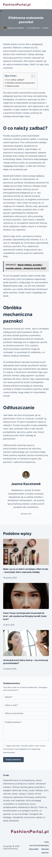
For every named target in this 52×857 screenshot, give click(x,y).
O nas (46, 842)
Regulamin (33, 849)
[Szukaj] (48, 4)
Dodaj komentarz (13, 722)
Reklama (45, 849)
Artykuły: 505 (26, 514)
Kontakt (45, 853)
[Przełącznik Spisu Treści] (32, 76)
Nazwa (8, 697)
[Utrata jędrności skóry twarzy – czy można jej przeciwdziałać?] (26, 643)
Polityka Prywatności (39, 846)
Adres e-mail (11, 705)
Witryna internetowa (14, 713)
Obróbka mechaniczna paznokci (21, 83)
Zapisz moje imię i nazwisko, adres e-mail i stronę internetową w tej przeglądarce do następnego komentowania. (24, 749)
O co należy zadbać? (15, 80)
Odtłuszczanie (13, 86)
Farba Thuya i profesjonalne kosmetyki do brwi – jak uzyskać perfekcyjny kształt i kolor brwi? (25, 616)
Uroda (45, 28)
